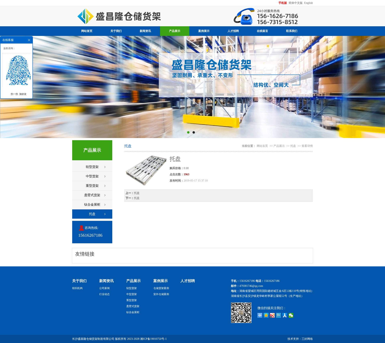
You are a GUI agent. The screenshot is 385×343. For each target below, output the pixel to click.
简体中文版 (296, 2)
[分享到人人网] (284, 315)
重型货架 (92, 185)
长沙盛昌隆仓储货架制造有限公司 (93, 338)
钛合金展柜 (92, 204)
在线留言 (262, 30)
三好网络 (307, 338)
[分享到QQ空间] (266, 315)
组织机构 (77, 288)
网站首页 (86, 30)
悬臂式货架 (92, 195)
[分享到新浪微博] (272, 315)
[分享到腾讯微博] (278, 315)
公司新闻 (104, 288)
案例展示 (204, 30)
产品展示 (174, 30)
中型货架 (92, 176)
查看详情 (307, 145)
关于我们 (116, 30)
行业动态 (104, 294)
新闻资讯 (145, 30)
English (308, 2)
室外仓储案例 (161, 294)
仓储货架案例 (161, 288)
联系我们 (291, 30)
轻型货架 (92, 166)
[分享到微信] (291, 315)
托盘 (92, 214)
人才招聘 (233, 30)
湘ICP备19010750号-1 (153, 338)
